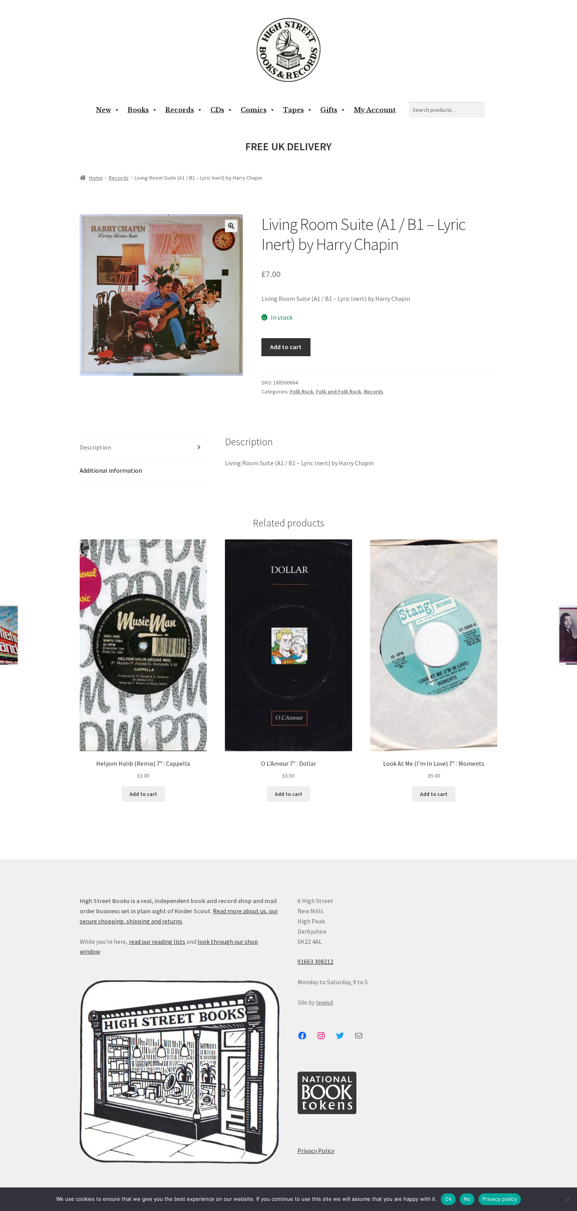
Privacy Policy (316, 1151)
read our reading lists (157, 941)
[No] (567, 1199)
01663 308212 (315, 961)
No (467, 1199)
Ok (448, 1199)
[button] (231, 226)
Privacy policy (499, 1199)
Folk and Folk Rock (338, 391)
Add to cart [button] (143, 794)
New (103, 110)
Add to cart (285, 347)
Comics (254, 110)
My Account (375, 110)
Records (179, 110)
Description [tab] (95, 447)
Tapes (293, 110)
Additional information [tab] (111, 470)
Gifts (328, 110)
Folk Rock (301, 391)
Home (96, 177)
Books (138, 110)
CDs (217, 110)
